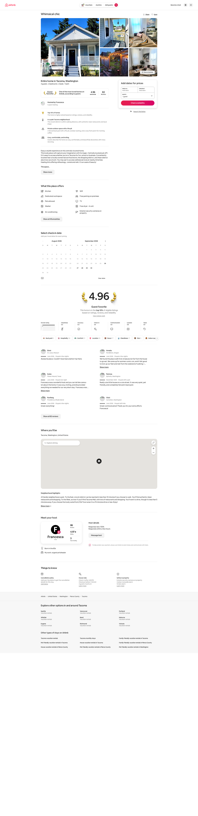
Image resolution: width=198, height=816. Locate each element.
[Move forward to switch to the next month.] (105, 241)
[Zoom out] (153, 452)
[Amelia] (102, 351)
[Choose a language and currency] (185, 5)
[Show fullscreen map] (153, 442)
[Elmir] (43, 351)
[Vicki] (102, 398)
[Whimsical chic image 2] (114, 32)
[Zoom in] (153, 448)
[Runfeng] (43, 398)
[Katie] (43, 375)
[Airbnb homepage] (10, 5)
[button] (70, 249)
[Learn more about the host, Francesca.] (43, 103)
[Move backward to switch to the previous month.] (42, 241)
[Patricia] (102, 375)
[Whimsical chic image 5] (143, 62)
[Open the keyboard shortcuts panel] (42, 278)
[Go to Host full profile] (61, 533)
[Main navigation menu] (191, 5)
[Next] (157, 338)
